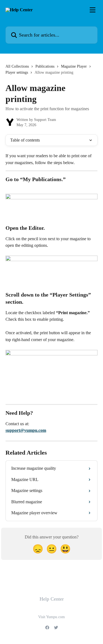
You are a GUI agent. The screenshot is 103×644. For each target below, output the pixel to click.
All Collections (17, 66)
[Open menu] (93, 10)
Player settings (16, 72)
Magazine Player (74, 66)
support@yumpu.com (25, 430)
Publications (44, 66)
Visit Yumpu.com (51, 617)
